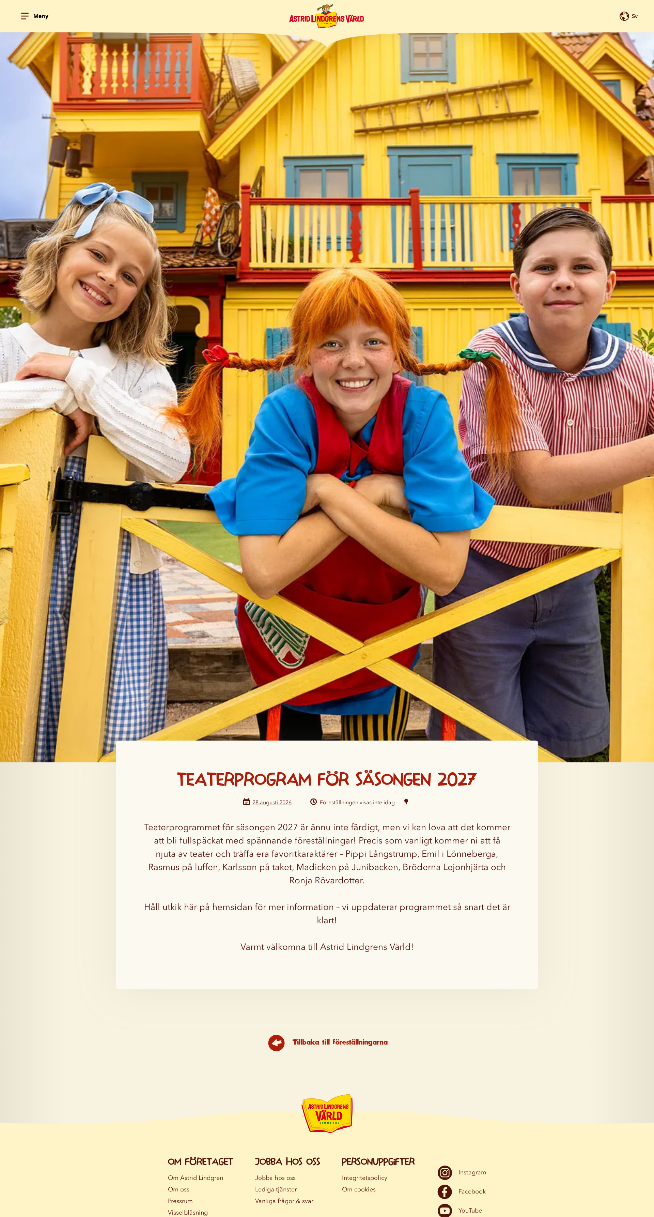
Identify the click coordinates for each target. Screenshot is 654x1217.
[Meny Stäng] (24, 16)
